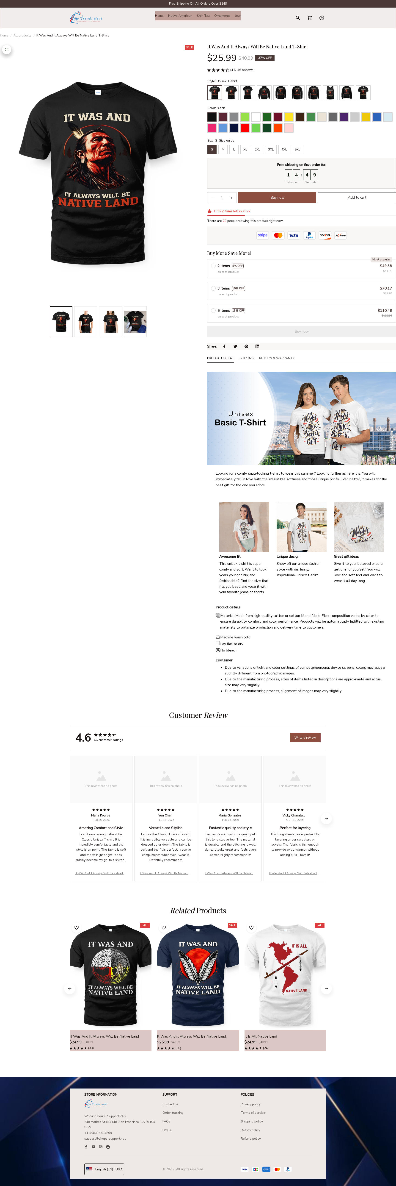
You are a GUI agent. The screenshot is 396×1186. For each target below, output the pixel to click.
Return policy (250, 1130)
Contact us (170, 1104)
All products (22, 35)
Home (4, 35)
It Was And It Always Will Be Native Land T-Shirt (101, 873)
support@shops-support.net (105, 1138)
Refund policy (251, 1138)
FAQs (166, 1121)
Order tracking (173, 1113)
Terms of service (253, 1113)
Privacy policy (251, 1104)
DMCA (167, 1130)
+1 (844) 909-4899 (98, 1133)
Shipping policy (252, 1121)
